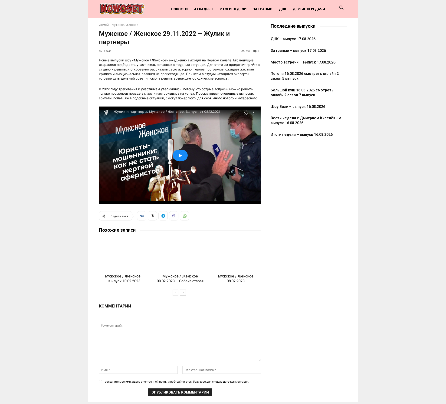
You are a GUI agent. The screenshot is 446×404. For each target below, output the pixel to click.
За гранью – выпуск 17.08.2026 (298, 50)
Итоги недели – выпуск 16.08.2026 (302, 134)
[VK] (141, 215)
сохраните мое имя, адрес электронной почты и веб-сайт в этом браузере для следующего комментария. (177, 381)
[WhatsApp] (184, 215)
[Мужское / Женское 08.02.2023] (235, 254)
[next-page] (183, 293)
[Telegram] (163, 215)
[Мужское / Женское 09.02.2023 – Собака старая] (180, 254)
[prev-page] (175, 293)
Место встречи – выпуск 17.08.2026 (303, 62)
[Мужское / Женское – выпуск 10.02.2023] (124, 254)
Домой (104, 25)
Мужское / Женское (125, 25)
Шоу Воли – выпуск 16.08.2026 (298, 106)
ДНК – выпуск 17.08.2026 (293, 39)
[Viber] (173, 215)
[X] (152, 215)
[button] (341, 7)
